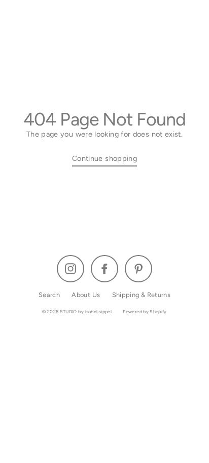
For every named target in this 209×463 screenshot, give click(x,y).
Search (49, 295)
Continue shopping (104, 158)
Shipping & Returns (141, 295)
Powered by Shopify (145, 311)
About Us (86, 295)
